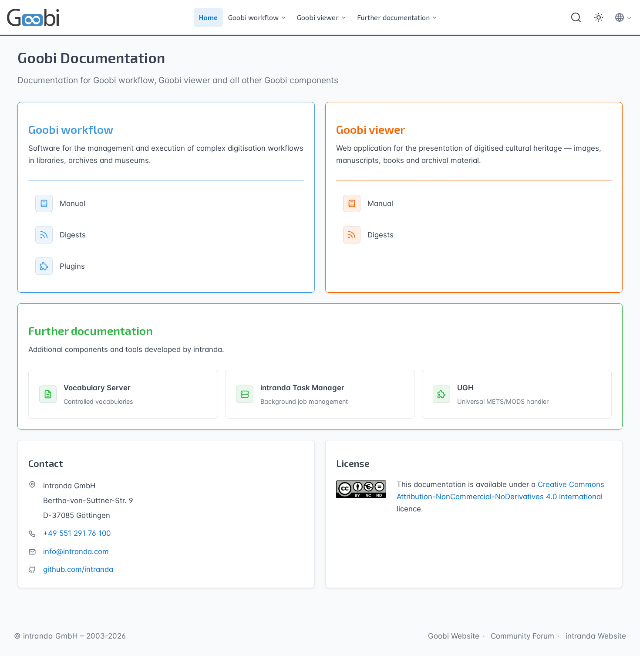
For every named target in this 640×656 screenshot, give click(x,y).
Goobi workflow (253, 17)
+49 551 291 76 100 (77, 533)
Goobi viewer (318, 17)
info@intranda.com (76, 551)
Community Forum (522, 636)
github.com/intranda (78, 569)
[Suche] (576, 17)
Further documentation (393, 17)
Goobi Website (453, 636)
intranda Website (596, 636)
